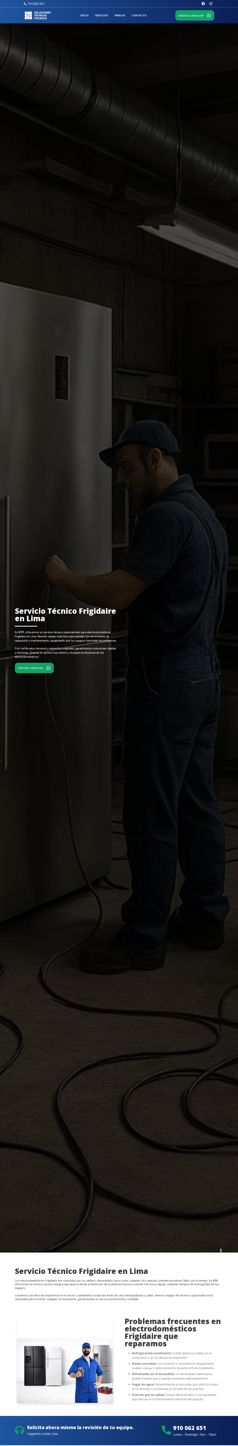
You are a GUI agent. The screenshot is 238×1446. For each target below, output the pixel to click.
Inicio (85, 15)
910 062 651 (189, 1428)
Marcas (120, 15)
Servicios (101, 15)
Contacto (139, 15)
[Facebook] (203, 3)
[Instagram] (211, 3)
